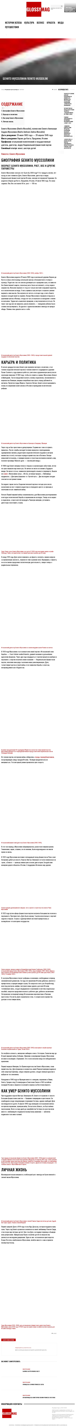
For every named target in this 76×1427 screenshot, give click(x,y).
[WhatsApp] (26, 94)
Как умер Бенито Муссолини (13, 118)
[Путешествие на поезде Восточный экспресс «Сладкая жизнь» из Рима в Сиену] (60, 110)
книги (6, 474)
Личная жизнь (8, 121)
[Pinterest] (38, 94)
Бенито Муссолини (8, 1340)
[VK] (32, 94)
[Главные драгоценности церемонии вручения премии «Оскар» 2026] (60, 119)
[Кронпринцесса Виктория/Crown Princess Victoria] (11, 1397)
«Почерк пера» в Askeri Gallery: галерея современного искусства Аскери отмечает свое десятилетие (68, 144)
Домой (3, 34)
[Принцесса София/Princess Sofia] (11, 1383)
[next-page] (62, 152)
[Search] (61, 6)
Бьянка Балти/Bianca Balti (31, 1371)
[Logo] (38, 9)
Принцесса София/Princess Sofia (33, 1384)
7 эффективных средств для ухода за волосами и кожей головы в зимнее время (70, 9)
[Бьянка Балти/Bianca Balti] (11, 1370)
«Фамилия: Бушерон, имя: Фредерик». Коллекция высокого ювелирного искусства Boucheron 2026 (68, 131)
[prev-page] (59, 152)
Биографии (10, 34)
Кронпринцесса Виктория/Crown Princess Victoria (39, 1397)
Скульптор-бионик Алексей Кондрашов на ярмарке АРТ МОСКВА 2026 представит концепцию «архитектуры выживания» (69, 99)
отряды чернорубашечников (44, 757)
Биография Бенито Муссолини (14, 111)
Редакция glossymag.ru (12, 89)
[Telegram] (20, 94)
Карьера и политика (10, 114)
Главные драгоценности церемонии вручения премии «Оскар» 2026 (68, 120)
